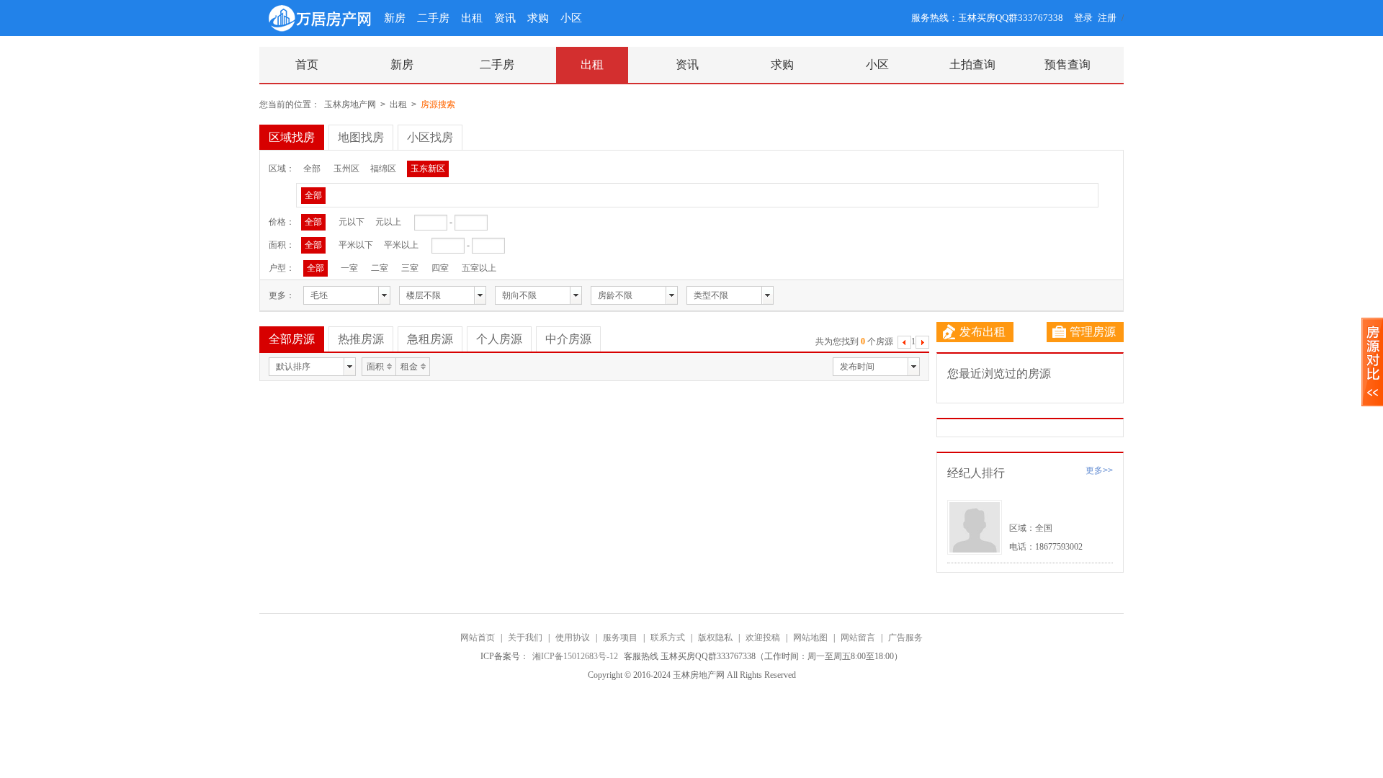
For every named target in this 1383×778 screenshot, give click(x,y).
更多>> (1099, 470)
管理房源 (1093, 332)
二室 (379, 268)
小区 (571, 18)
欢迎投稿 (763, 637)
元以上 (388, 222)
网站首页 (477, 637)
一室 (349, 268)
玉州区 (346, 169)
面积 (375, 367)
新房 (395, 18)
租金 (409, 367)
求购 (538, 18)
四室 (440, 268)
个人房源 (499, 339)
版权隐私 (715, 637)
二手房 (433, 18)
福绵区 (383, 169)
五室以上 (479, 268)
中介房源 (568, 339)
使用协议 (572, 637)
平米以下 (356, 245)
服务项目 (620, 637)
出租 (472, 18)
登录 (1083, 17)
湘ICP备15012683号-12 (576, 656)
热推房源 (361, 339)
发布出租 (982, 332)
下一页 (922, 344)
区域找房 (292, 137)
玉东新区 (428, 169)
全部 (312, 169)
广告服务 (905, 637)
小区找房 (430, 137)
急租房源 (430, 339)
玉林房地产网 (350, 104)
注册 (1107, 17)
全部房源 (292, 339)
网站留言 (858, 637)
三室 (410, 268)
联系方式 (667, 637)
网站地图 (810, 637)
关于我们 (525, 637)
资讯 (505, 18)
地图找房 (361, 137)
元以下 (351, 222)
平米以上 (401, 245)
